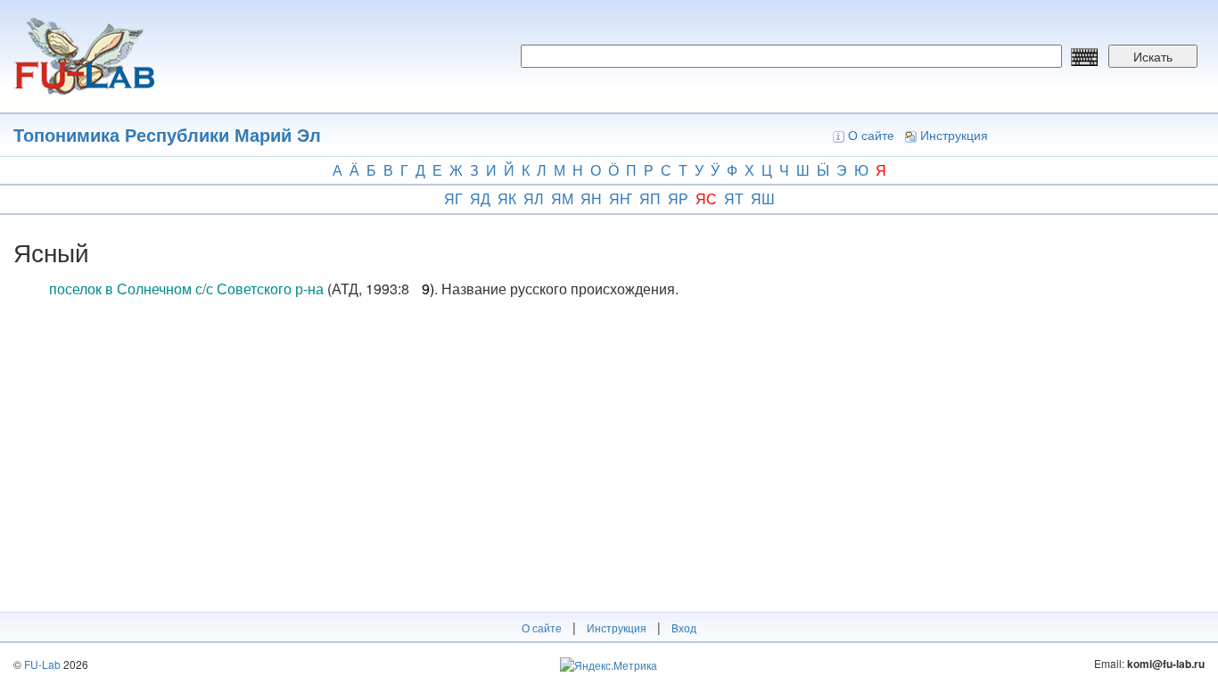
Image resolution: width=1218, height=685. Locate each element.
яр (678, 198)
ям (562, 198)
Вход (683, 627)
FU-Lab (42, 664)
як (507, 198)
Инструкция (954, 135)
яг (453, 198)
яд (480, 198)
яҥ (620, 198)
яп (650, 198)
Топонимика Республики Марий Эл (167, 134)
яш (763, 198)
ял (533, 198)
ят (734, 198)
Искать (1153, 56)
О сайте (871, 135)
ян (591, 198)
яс (706, 198)
